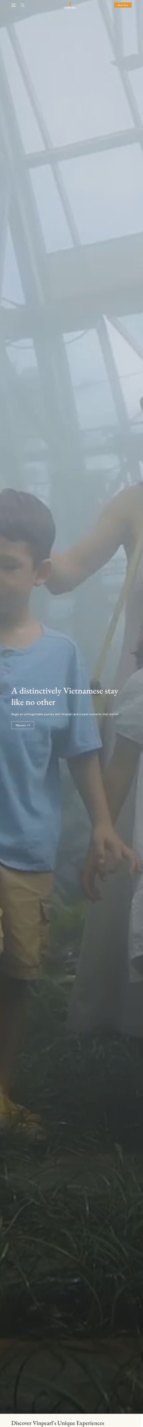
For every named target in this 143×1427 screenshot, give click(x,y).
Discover (21, 725)
